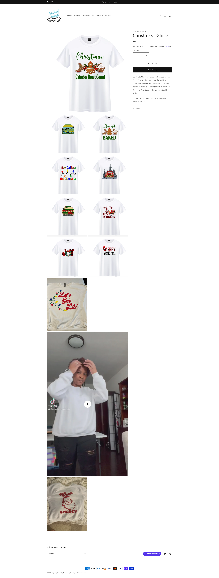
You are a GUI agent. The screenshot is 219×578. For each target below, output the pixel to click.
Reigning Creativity (57, 573)
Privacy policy (81, 572)
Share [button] (138, 109)
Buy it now (152, 70)
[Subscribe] (85, 553)
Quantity (136, 51)
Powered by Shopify (69, 573)
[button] (160, 15)
